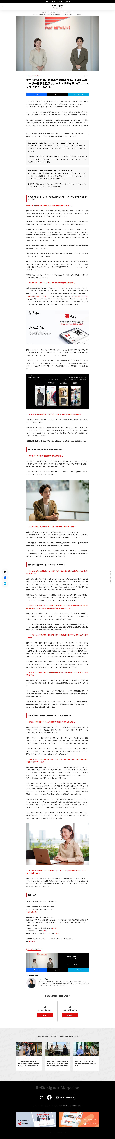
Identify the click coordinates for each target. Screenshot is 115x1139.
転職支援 (47, 1)
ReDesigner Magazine (67, 12)
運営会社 (80, 1105)
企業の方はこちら (49, 1105)
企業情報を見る (32, 912)
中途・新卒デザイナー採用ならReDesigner (51, 12)
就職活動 (67, 1)
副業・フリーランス (57, 1)
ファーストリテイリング (34, 949)
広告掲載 (57, 1105)
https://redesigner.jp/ (111, 577)
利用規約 (74, 1105)
